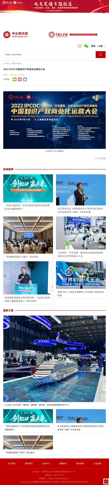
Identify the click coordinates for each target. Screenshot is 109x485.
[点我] (103, 12)
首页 (7, 63)
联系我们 (29, 463)
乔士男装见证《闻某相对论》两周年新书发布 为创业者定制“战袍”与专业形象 (80, 428)
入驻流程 (97, 463)
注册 (100, 46)
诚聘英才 (63, 463)
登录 (93, 46)
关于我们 (12, 463)
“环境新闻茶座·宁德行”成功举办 (19, 452)
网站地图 (80, 463)
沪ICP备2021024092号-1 (78, 482)
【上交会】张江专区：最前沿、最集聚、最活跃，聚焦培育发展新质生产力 (36, 404)
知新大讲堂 (17, 63)
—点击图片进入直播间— (54, 151)
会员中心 (46, 463)
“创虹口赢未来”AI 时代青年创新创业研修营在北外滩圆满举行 (27, 428)
